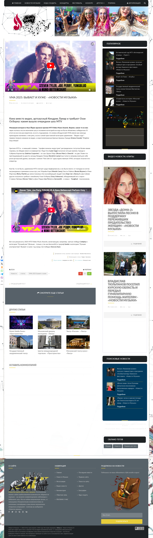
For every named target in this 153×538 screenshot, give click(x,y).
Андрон (40, 103)
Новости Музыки (32, 3)
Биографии (82, 490)
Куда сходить (50, 3)
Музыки (108, 446)
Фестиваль (77, 3)
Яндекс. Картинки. (86, 257)
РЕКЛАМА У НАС (62, 499)
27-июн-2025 (113, 307)
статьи (23, 273)
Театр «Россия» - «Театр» (76, 331)
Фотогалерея (61, 481)
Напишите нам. (87, 260)
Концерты (64, 3)
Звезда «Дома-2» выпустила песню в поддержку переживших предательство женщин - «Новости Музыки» (123, 219)
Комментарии (61, 490)
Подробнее (120, 58)
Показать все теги (130, 446)
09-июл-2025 (113, 235)
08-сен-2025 (14, 103)
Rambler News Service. (85, 253)
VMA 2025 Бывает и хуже (37, 273)
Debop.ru (59, 527)
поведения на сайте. (67, 260)
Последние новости (85, 472)
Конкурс (89, 3)
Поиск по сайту (84, 481)
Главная (17, 3)
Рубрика (111, 3)
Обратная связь (62, 495)
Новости (14, 273)
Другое (100, 3)
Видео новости (62, 486)
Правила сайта (84, 477)
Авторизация (134, 3)
